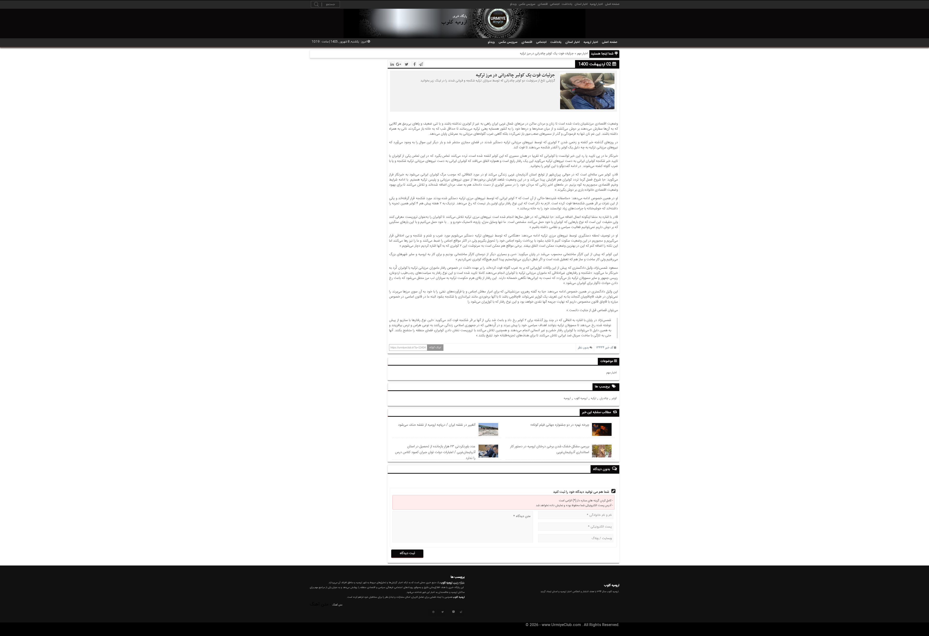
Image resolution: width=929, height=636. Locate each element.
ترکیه (593, 398)
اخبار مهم (582, 53)
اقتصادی (543, 4)
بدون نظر (583, 347)
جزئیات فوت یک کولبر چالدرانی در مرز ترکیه (515, 75)
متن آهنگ (337, 605)
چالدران (603, 398)
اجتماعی (555, 4)
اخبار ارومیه (596, 4)
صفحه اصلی (612, 4)
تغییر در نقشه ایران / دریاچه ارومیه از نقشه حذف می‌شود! (436, 425)
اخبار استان (581, 4)
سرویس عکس (527, 4)
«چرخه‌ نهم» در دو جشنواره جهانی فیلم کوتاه (559, 425)
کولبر (614, 398)
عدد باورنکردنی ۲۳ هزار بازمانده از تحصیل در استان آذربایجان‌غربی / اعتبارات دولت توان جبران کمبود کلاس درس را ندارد (435, 452)
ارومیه (567, 398)
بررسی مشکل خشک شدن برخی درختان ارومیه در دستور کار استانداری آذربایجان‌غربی (549, 449)
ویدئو (513, 4)
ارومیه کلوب (580, 398)
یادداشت (567, 4)
